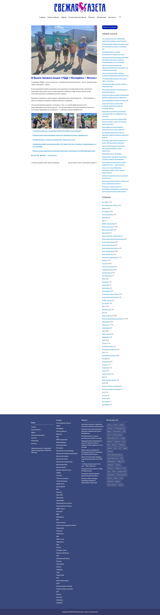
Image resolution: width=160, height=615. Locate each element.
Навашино (110, 451)
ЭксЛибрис (105, 404)
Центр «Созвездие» (112, 484)
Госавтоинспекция (108, 270)
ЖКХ (103, 279)
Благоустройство (107, 214)
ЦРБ (103, 392)
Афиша (64, 17)
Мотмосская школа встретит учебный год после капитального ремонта (115, 182)
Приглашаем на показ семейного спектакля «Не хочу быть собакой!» (113, 128)
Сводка (115, 478)
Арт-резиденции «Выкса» (110, 205)
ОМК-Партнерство (111, 461)
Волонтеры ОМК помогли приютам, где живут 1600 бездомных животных (114, 142)
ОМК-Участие (106, 334)
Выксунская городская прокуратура (113, 239)
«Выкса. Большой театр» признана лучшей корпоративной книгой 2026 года (115, 74)
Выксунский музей (108, 251)
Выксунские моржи (108, 245)
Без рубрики (106, 211)
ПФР (103, 352)
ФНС (103, 377)
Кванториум (106, 288)
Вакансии (105, 217)
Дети (124, 441)
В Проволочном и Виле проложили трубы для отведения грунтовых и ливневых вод (60, 135)
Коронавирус (106, 291)
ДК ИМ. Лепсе (106, 273)
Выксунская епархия (108, 242)
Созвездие (105, 368)
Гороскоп (105, 263)
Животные (114, 444)
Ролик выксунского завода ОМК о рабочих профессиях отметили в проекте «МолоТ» (112, 106)
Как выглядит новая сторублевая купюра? (82, 163)
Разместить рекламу (110, 27)
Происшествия (111, 474)
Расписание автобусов (77, 17)
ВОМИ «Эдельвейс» (108, 224)
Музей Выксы (106, 309)
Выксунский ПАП (107, 254)
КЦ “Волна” (105, 303)
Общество (105, 325)
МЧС (103, 312)
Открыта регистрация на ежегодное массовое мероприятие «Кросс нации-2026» (113, 148)
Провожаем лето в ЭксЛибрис (112, 154)
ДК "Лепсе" (110, 441)
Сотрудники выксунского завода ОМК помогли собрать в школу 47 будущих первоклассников (114, 122)
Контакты (112, 17)
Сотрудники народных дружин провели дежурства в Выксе (114, 91)
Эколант (104, 395)
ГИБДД (44, 155)
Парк (103, 340)
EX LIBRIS (105, 202)
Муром (125, 448)
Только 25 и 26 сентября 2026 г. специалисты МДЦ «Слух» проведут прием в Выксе (113, 170)
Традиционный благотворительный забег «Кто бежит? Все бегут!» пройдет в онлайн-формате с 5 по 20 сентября (115, 60)
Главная (42, 17)
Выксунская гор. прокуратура (111, 236)
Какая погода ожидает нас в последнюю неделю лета (115, 177)
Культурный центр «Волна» (110, 294)
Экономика (105, 401)
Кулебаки (110, 448)
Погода (104, 343)
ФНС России (110, 481)
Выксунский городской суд (110, 248)
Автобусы (122, 424)
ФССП (104, 383)
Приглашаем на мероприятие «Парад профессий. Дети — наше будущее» (114, 164)
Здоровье (105, 282)
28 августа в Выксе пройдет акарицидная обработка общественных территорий (115, 96)
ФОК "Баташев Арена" (109, 380)
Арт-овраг (110, 428)
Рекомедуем (106, 361)
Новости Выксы (53, 17)
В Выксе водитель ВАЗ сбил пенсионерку (45, 163)
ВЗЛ (103, 220)
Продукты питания (122, 471)
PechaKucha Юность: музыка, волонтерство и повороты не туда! (54, 140)
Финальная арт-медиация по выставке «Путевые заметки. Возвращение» (114, 158)
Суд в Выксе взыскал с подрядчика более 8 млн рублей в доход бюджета (57, 131)
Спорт (104, 371)
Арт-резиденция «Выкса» (119, 428)
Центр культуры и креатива (111, 386)
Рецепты (105, 365)
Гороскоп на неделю (108, 266)
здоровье (121, 484)
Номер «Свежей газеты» (113, 458)
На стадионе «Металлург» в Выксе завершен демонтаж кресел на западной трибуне (115, 135)
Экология (105, 398)
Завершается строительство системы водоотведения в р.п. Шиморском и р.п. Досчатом (114, 114)
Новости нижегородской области (112, 319)
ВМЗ (124, 431)
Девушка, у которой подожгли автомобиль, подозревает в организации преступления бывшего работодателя (115, 189)
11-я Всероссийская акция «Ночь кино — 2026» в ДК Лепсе (115, 80)
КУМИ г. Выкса (107, 300)
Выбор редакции (107, 227)
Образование (106, 322)
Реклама (91, 17)
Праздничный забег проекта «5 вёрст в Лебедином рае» (114, 85)
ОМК (103, 331)
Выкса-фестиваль (108, 230)
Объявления (101, 17)
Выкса (109, 434)
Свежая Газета (79, 612)
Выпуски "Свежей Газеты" (110, 257)
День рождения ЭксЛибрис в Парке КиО (115, 100)
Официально (106, 337)
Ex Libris (109, 424)
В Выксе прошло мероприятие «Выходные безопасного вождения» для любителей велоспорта (64, 151)
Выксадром (106, 233)
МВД (103, 306)
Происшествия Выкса (109, 349)
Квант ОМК (105, 285)
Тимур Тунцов (106, 374)
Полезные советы (108, 346)
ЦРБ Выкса (118, 481)
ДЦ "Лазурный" (107, 276)
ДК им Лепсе (117, 441)
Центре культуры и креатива (111, 389)
